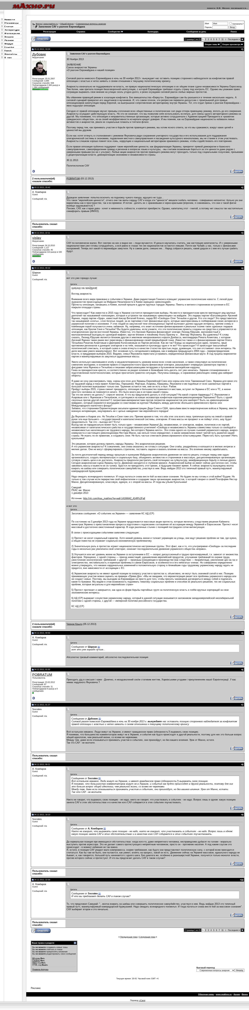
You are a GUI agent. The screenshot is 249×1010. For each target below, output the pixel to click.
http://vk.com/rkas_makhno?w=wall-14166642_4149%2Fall (114, 498)
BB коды (36, 958)
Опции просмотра (231, 44)
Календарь (153, 32)
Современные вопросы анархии (91, 24)
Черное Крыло (74, 624)
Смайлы (36, 960)
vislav (36, 238)
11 (222, 39)
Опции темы (211, 44)
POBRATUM (73, 178)
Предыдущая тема (128, 937)
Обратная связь (206, 994)
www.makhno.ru (224, 994)
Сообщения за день (196, 32)
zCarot (142, 1000)
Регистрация (49, 32)
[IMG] (34, 963)
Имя (207, 23)
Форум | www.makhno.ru (47, 24)
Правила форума (40, 969)
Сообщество (114, 32)
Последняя (234, 39)
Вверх (245, 994)
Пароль (208, 27)
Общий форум (67, 24)
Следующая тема (147, 937)
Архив (237, 994)
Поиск (234, 32)
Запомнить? (238, 24)
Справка (81, 32)
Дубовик (39, 54)
